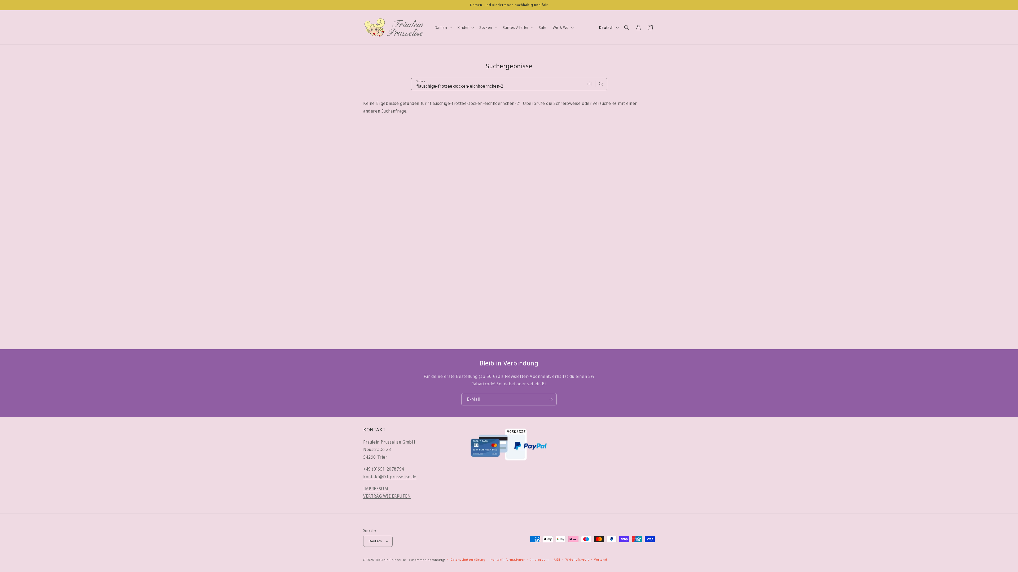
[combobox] (509, 84)
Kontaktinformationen (507, 559)
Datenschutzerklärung (467, 559)
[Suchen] (601, 84)
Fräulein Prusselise (391, 560)
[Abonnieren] (550, 399)
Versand (600, 559)
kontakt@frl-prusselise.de (389, 477)
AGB (557, 559)
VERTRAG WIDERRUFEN (387, 496)
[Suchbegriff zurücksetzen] (589, 84)
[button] (443, 27)
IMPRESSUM (375, 488)
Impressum (539, 559)
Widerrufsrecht (577, 559)
